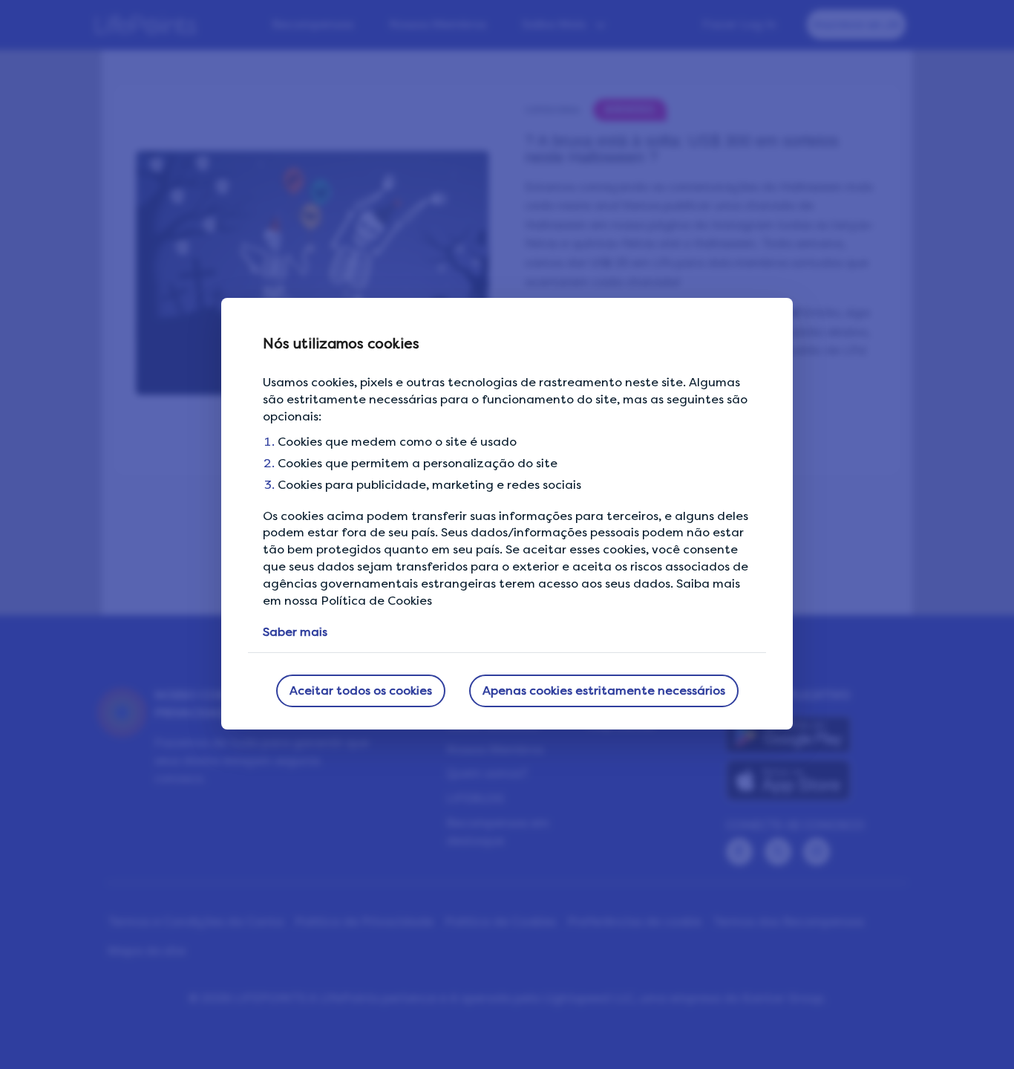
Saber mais (295, 632)
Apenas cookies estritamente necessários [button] (604, 690)
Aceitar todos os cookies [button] (361, 690)
